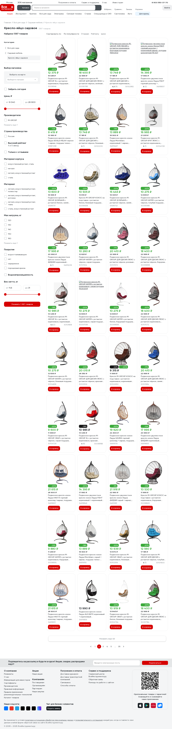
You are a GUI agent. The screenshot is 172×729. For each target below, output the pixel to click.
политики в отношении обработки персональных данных (49, 720)
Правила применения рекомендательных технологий (18, 693)
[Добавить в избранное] (72, 41)
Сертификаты (10, 683)
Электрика (59, 14)
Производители (11, 686)
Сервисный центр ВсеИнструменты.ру (98, 675)
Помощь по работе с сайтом (101, 682)
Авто (130, 14)
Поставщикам (38, 682)
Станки (88, 14)
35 (119, 646)
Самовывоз (65, 682)
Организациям (38, 685)
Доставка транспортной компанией (71, 678)
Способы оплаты (67, 685)
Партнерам (37, 688)
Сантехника (119, 14)
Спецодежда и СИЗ (102, 14)
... (115, 646)
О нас (6, 677)
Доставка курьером (69, 674)
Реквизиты (8, 674)
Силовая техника (74, 14)
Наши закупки (38, 691)
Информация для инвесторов (17, 680)
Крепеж (33, 14)
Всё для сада (45, 14)
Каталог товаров (11, 697)
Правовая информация (14, 689)
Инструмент (21, 14)
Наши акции (37, 674)
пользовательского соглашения (89, 720)
